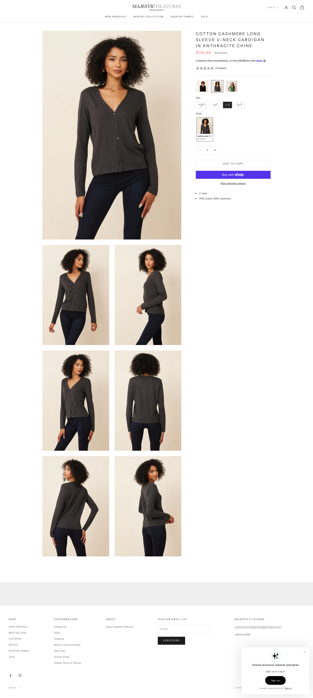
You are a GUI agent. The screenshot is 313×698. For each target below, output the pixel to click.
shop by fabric (182, 16)
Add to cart (233, 163)
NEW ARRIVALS (18, 627)
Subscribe (171, 640)
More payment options (233, 183)
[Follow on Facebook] (10, 675)
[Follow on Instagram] (20, 675)
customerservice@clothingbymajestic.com (258, 627)
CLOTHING (15, 639)
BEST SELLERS (17, 633)
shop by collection (148, 16)
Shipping (59, 639)
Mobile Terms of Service (67, 663)
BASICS (13, 645)
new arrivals (115, 16)
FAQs (57, 633)
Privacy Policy (61, 657)
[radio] (202, 86)
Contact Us (60, 627)
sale (204, 16)
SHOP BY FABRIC (19, 651)
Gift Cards (59, 651)
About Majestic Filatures (119, 627)
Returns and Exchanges (67, 645)
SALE (12, 657)
